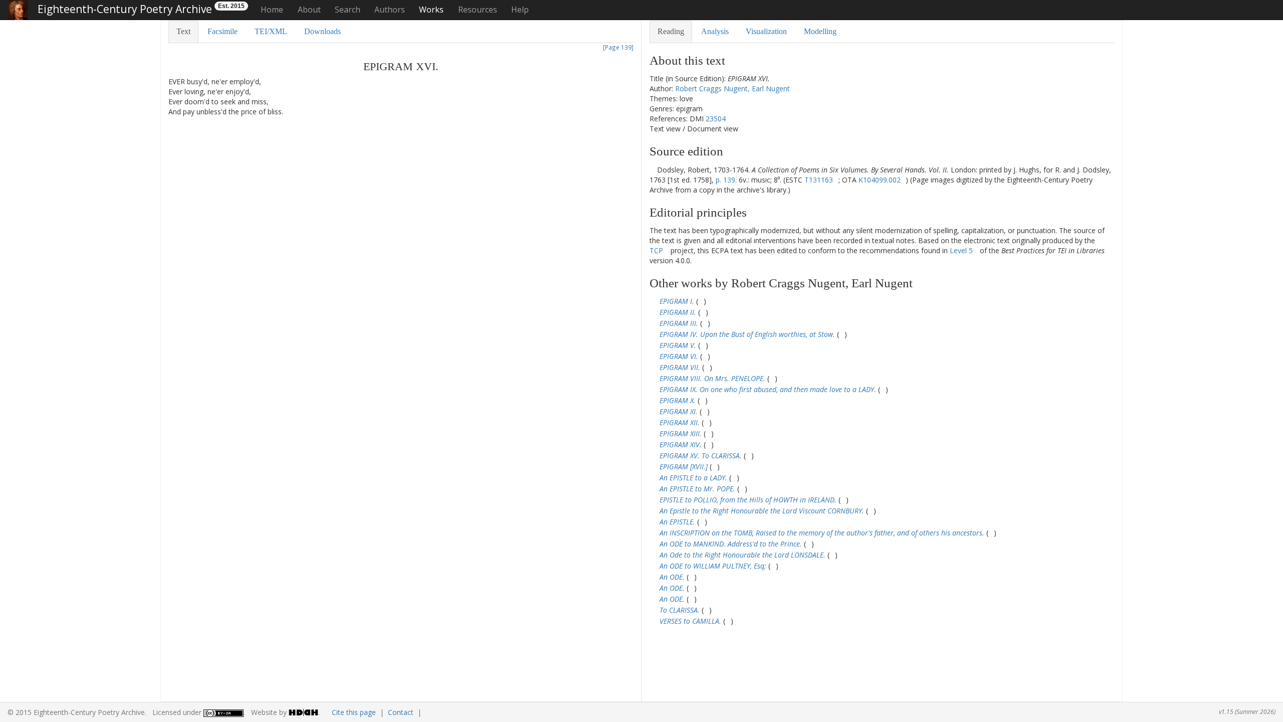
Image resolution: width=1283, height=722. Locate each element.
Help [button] (520, 9)
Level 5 (961, 250)
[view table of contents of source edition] (652, 169)
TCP (656, 250)
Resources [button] (477, 9)
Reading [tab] (671, 31)
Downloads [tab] (322, 31)
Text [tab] (183, 31)
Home (272, 9)
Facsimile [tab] (222, 31)
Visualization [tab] (766, 31)
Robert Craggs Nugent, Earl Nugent (732, 88)
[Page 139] (618, 47)
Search (347, 9)
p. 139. (726, 180)
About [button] (309, 9)
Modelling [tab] (820, 31)
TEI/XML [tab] (271, 31)
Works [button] (431, 9)
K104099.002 (880, 180)
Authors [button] (389, 9)
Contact (400, 712)
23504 (716, 118)
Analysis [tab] (715, 31)
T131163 (818, 180)
